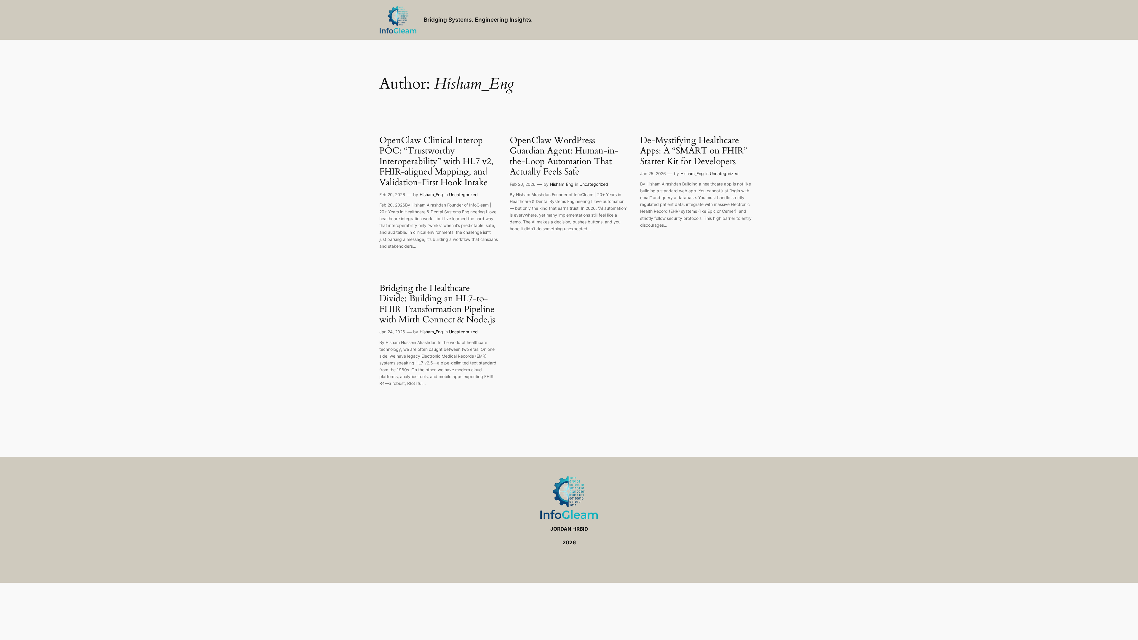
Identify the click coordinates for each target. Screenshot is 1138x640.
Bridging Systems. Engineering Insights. (478, 19)
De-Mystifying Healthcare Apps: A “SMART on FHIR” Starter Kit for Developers (693, 151)
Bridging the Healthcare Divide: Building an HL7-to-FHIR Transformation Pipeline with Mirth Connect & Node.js (437, 304)
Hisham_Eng (431, 194)
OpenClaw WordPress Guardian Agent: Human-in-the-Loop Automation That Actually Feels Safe (564, 156)
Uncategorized (463, 194)
